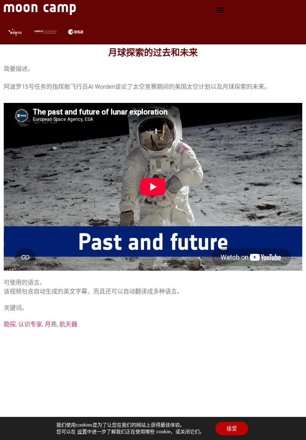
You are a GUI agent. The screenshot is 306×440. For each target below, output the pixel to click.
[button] (220, 9)
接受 (232, 428)
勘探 (10, 324)
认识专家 (30, 324)
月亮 (51, 324)
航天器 (68, 324)
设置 (82, 431)
